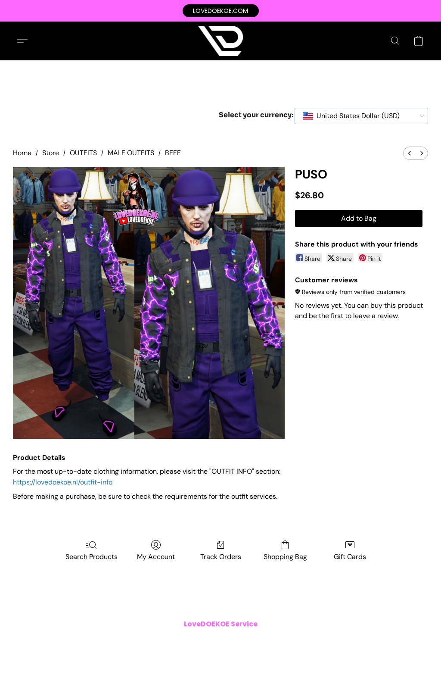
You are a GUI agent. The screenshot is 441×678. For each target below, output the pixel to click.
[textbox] (355, 116)
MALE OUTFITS (131, 152)
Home (22, 152)
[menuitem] (410, 153)
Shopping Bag (285, 556)
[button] (221, 10)
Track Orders (220, 556)
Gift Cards (350, 556)
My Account (156, 556)
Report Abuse (346, 640)
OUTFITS (83, 152)
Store (50, 152)
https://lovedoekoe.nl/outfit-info (62, 482)
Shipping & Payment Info (214, 640)
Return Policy (272, 640)
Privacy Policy (156, 640)
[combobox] (361, 116)
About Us (308, 640)
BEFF (173, 152)
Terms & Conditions (104, 640)
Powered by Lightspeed (220, 655)
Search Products (91, 556)
